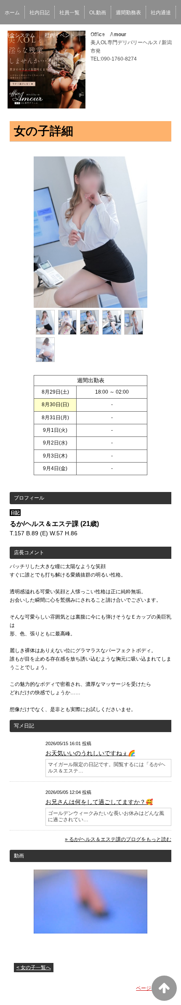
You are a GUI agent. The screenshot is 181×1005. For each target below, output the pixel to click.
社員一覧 (69, 13)
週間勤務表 (128, 13)
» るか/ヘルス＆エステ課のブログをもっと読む (118, 839)
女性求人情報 (100, 35)
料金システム (20, 35)
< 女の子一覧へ (33, 968)
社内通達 (161, 13)
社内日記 (39, 13)
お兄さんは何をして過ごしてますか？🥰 (99, 802)
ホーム (12, 13)
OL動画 (97, 13)
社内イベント (60, 35)
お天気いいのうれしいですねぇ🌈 (90, 753)
